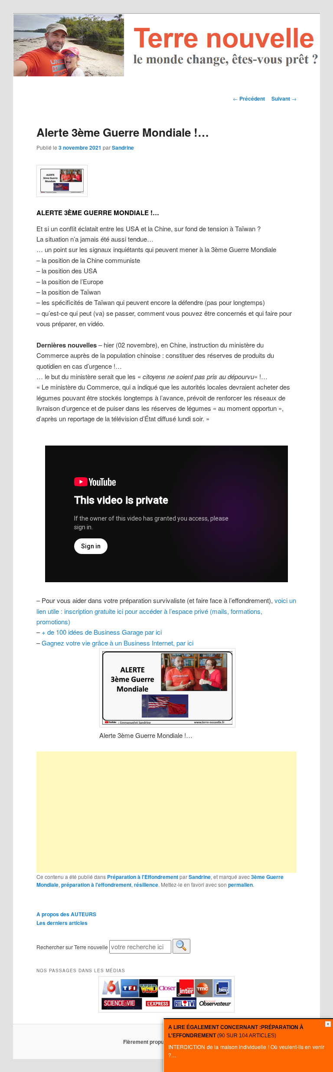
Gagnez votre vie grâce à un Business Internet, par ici (117, 642)
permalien (240, 884)
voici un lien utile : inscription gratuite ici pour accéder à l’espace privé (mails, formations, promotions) (166, 611)
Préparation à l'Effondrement (142, 877)
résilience (146, 884)
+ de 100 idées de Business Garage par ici (102, 631)
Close (328, 1024)
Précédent (249, 98)
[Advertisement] (166, 812)
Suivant (284, 98)
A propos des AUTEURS (66, 914)
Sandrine (123, 147)
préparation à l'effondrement (96, 884)
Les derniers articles (62, 923)
